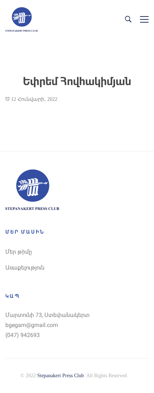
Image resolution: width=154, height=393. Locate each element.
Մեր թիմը (18, 251)
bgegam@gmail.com (31, 325)
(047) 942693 (22, 335)
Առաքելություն (24, 267)
